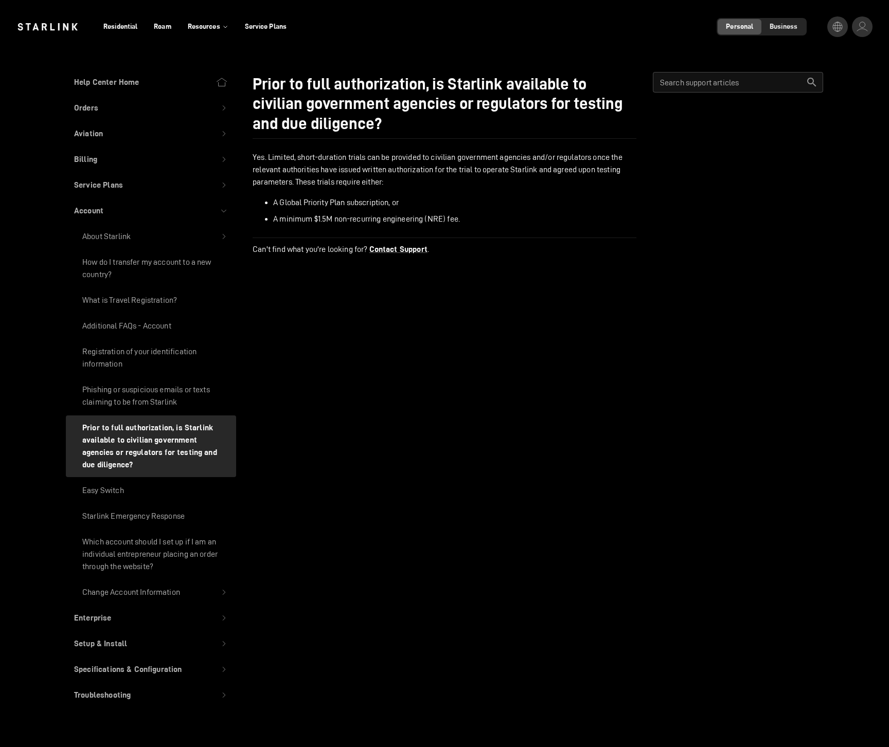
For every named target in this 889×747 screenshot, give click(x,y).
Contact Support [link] (398, 249)
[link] (47, 27)
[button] (151, 108)
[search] (812, 82)
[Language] (837, 26)
